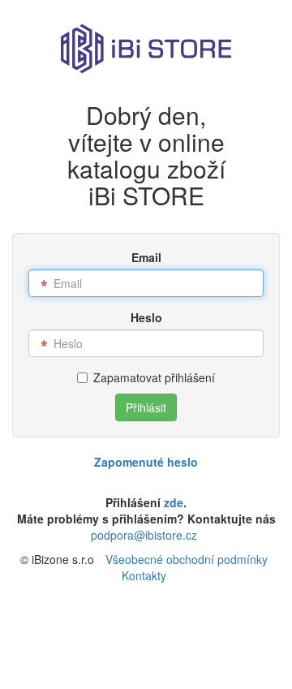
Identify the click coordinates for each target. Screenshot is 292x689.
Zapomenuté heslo (146, 462)
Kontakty (144, 575)
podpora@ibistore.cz (144, 535)
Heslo (146, 317)
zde (173, 502)
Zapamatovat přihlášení (154, 377)
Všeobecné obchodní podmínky (186, 559)
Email (146, 257)
